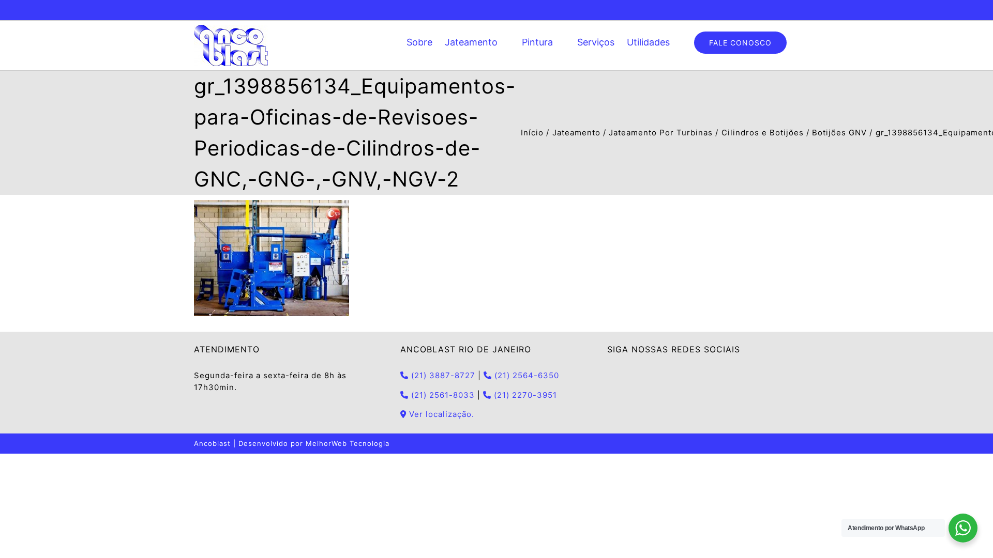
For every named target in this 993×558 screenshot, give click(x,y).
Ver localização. (440, 414)
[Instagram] (625, 375)
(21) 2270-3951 (524, 395)
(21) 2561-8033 (442, 395)
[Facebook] (610, 375)
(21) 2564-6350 (525, 375)
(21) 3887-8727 (442, 375)
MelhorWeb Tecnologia (347, 443)
